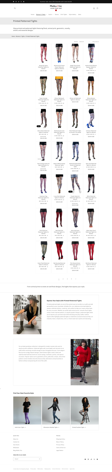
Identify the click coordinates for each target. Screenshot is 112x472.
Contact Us (16, 442)
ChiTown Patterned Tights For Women (91, 131)
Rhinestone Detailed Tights (51, 427)
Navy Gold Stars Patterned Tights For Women (75, 232)
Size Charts (16, 445)
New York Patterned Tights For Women (91, 164)
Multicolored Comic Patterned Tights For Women (59, 132)
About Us (15, 439)
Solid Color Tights (19, 427)
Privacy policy (33, 468)
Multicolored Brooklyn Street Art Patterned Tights (75, 165)
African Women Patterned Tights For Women (91, 99)
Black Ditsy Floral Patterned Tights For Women (91, 232)
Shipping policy (47, 468)
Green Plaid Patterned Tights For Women (43, 263)
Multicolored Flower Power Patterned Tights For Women (59, 67)
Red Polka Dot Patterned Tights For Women (59, 232)
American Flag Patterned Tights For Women (43, 197)
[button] (15, 8)
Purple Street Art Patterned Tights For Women (75, 197)
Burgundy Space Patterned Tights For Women (43, 67)
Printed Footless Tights (78, 427)
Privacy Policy (60, 445)
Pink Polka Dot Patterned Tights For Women (43, 232)
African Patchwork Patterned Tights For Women (59, 99)
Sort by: (76, 41)
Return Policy (60, 442)
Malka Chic (18, 468)
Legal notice (72, 468)
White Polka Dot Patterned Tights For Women (91, 197)
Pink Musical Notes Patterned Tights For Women (75, 264)
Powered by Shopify (25, 468)
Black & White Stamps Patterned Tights (59, 164)
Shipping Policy (60, 439)
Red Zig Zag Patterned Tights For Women (59, 263)
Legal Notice (59, 450)
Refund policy (40, 468)
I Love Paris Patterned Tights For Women (59, 196)
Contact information (56, 468)
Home (13, 36)
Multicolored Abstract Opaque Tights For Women (91, 67)
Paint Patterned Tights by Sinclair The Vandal (75, 131)
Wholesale (16, 447)
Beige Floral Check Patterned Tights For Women (75, 67)
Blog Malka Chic (17, 450)
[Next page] (75, 279)
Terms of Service (61, 447)
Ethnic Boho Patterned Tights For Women (43, 131)
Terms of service (65, 468)
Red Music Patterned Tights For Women (91, 263)
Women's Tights (20, 36)
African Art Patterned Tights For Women (75, 98)
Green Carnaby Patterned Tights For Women (43, 99)
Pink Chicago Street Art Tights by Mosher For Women (43, 165)
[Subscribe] (39, 459)
